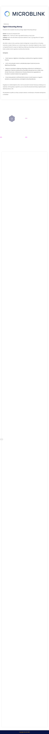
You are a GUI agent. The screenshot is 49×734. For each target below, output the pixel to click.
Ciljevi (28, 123)
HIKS (29, 732)
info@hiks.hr (6, 145)
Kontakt (28, 128)
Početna (28, 121)
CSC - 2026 (29, 126)
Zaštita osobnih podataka (32, 130)
